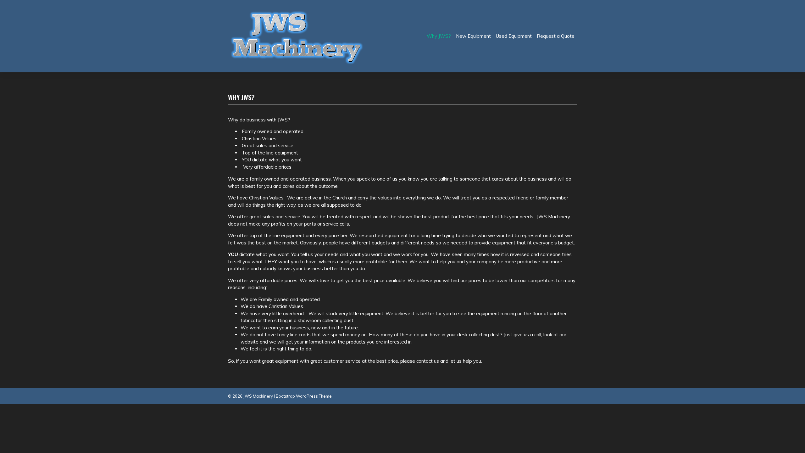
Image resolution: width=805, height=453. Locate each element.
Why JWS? (439, 36)
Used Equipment (514, 36)
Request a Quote (556, 36)
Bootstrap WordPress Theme (304, 396)
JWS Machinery (258, 396)
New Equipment (473, 36)
